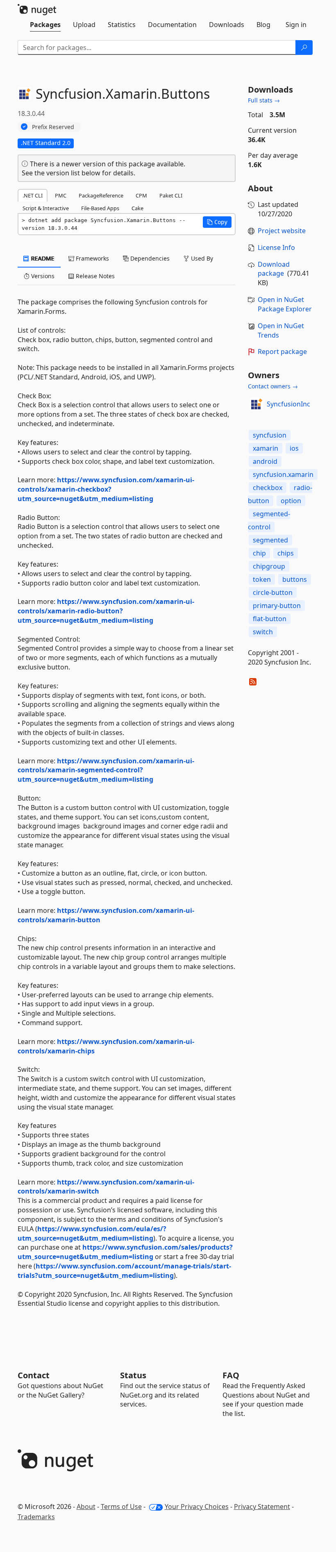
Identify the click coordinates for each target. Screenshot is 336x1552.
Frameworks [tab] (91, 258)
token (262, 579)
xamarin (265, 448)
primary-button (277, 605)
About (86, 1506)
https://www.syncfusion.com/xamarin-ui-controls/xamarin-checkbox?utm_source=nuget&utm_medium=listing (106, 489)
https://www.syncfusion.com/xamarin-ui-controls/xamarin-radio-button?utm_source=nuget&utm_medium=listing (106, 611)
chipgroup (269, 566)
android (265, 461)
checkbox (267, 487)
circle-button (273, 592)
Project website (282, 230)
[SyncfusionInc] (256, 404)
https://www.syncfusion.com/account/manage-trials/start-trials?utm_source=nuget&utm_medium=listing (124, 1271)
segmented (270, 540)
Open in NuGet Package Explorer (285, 304)
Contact (34, 1375)
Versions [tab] (42, 276)
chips (285, 553)
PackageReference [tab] (101, 195)
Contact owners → (273, 386)
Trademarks (36, 1516)
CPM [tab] (141, 195)
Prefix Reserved (53, 127)
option (291, 500)
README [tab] (42, 258)
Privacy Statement (262, 1506)
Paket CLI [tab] (170, 195)
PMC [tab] (60, 195)
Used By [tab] (201, 258)
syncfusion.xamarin (283, 474)
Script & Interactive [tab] (46, 208)
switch (263, 631)
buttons (294, 579)
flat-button (269, 618)
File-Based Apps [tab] (100, 208)
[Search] (304, 47)
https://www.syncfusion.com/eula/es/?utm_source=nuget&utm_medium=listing (92, 1233)
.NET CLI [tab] (33, 195)
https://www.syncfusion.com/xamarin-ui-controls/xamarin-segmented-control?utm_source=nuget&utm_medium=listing (106, 770)
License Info (276, 247)
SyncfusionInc (288, 403)
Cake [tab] (137, 208)
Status (133, 1375)
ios (294, 448)
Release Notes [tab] (94, 276)
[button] (217, 222)
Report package (282, 351)
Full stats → (264, 100)
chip (259, 553)
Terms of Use (121, 1506)
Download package (274, 269)
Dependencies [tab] (149, 258)
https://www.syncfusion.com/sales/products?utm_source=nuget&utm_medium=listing (125, 1252)
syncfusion (269, 435)
